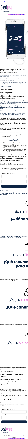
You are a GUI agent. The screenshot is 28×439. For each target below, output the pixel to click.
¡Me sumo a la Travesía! (14, 186)
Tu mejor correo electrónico (8, 173)
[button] (8, 72)
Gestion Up (2, 1)
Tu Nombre (4, 179)
